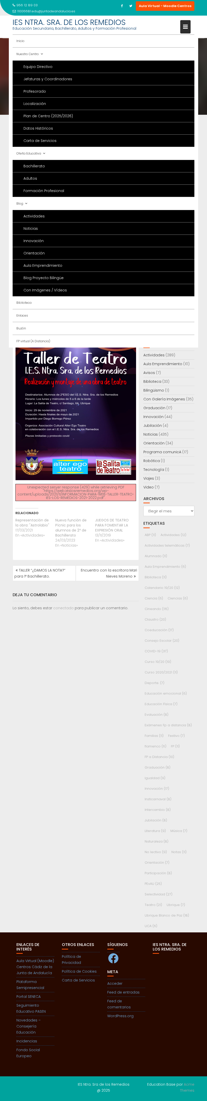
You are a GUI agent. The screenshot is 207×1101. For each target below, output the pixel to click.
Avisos (149, 372)
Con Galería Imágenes (164, 399)
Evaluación (156, 714)
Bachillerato (34, 166)
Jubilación (152, 425)
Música (178, 830)
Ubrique (176, 904)
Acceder (114, 983)
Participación (158, 873)
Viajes (148, 478)
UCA (151, 926)
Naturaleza (156, 841)
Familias (154, 735)
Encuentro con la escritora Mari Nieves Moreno (109, 573)
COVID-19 (156, 651)
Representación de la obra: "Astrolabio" (32, 523)
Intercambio (158, 809)
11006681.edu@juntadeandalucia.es (46, 11)
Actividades (34, 216)
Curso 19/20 (158, 661)
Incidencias (26, 1041)
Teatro (153, 904)
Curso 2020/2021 (161, 672)
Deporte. (154, 682)
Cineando (157, 608)
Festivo (176, 735)
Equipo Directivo (38, 66)
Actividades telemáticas (167, 545)
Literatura (155, 830)
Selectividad (158, 894)
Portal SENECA (28, 996)
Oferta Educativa (28, 153)
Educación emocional (166, 693)
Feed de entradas (123, 992)
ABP (150, 535)
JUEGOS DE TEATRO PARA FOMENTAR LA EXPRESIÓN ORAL (112, 525)
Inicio (20, 41)
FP (175, 746)
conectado (63, 608)
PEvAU (153, 883)
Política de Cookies (79, 971)
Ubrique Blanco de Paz (167, 915)
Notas (179, 852)
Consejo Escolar (162, 640)
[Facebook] (122, 6)
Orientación (34, 253)
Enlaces (22, 315)
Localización (34, 103)
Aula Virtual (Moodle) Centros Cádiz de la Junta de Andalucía (35, 966)
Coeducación (159, 630)
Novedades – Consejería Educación (28, 1026)
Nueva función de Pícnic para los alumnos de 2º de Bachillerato (71, 528)
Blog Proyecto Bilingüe (43, 277)
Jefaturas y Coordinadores (47, 79)
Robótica (151, 460)
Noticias (30, 228)
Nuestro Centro (27, 54)
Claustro (155, 619)
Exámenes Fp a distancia (168, 725)
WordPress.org (120, 1015)
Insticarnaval (158, 799)
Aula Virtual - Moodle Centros (165, 6)
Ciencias (178, 598)
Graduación (154, 407)
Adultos (30, 178)
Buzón (21, 328)
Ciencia (154, 598)
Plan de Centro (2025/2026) (48, 116)
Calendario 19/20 (162, 587)
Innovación (33, 240)
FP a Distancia (159, 756)
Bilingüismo (153, 390)
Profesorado (34, 91)
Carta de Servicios (40, 140)
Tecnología (153, 469)
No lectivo (156, 852)
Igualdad (155, 778)
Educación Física (161, 704)
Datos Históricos (38, 128)
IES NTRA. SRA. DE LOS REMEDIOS (69, 22)
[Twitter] (131, 6)
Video (148, 487)
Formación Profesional (43, 190)
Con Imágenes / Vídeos (45, 290)
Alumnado (156, 556)
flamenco (155, 746)
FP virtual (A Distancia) (33, 341)
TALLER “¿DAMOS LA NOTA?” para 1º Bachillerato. (39, 573)
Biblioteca (24, 302)
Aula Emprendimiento (42, 265)
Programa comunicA (162, 451)
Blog (19, 203)
